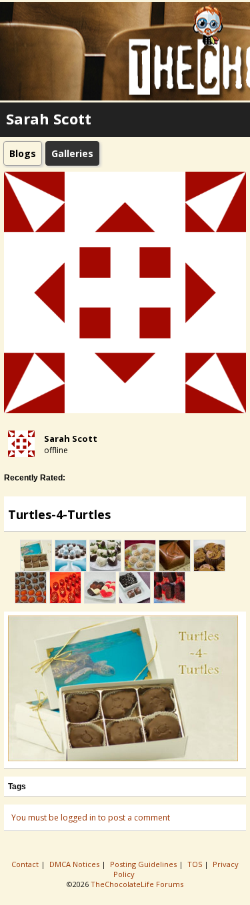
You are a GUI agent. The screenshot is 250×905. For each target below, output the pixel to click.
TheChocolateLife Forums (137, 884)
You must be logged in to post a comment (90, 817)
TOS (195, 864)
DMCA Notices (75, 864)
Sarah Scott (70, 439)
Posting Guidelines (144, 864)
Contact (26, 864)
